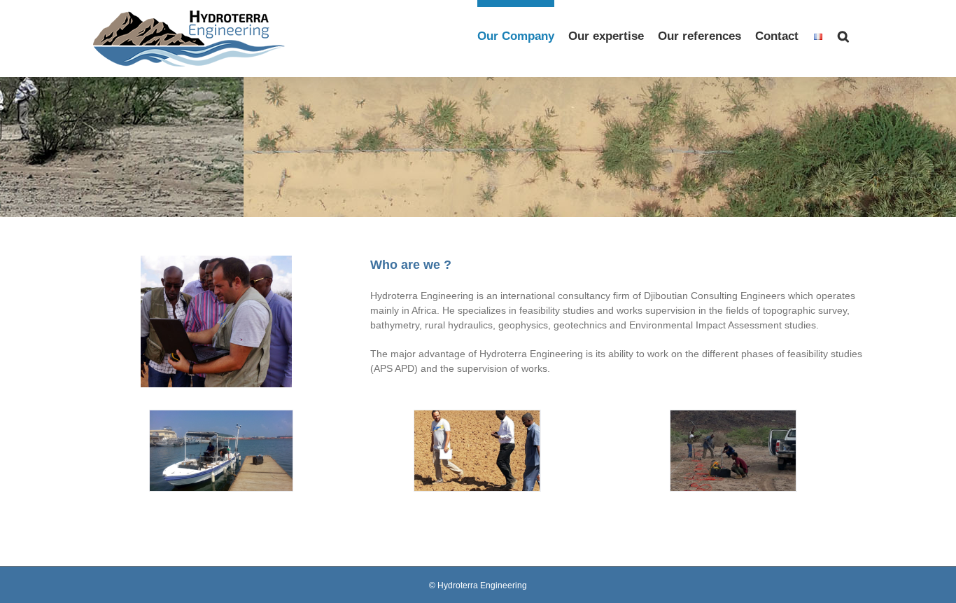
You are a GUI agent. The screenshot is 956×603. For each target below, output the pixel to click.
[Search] (843, 32)
